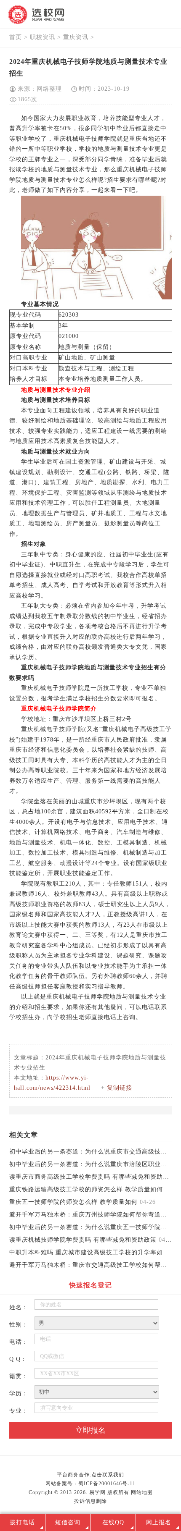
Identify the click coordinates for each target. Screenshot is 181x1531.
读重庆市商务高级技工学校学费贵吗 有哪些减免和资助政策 (92, 1177)
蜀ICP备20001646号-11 (107, 1483)
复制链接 (119, 1088)
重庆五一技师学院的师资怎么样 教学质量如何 (73, 1202)
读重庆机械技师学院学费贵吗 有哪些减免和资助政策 (83, 1240)
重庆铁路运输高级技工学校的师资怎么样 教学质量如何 (86, 1189)
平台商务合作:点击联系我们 (90, 1475)
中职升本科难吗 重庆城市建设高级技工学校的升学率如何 (89, 1252)
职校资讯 (42, 37)
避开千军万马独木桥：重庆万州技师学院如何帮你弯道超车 (91, 1214)
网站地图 (142, 1492)
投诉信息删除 (90, 1501)
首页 (15, 37)
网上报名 (158, 1522)
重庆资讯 (75, 37)
